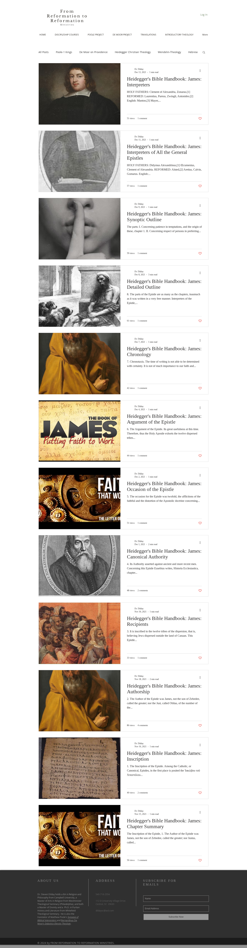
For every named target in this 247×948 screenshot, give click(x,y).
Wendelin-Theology (169, 52)
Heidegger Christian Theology (133, 52)
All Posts (44, 52)
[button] (204, 52)
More (191, 52)
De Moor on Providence (93, 52)
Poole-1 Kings (64, 52)
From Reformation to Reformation (67, 16)
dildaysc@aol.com (105, 910)
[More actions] (201, 70)
